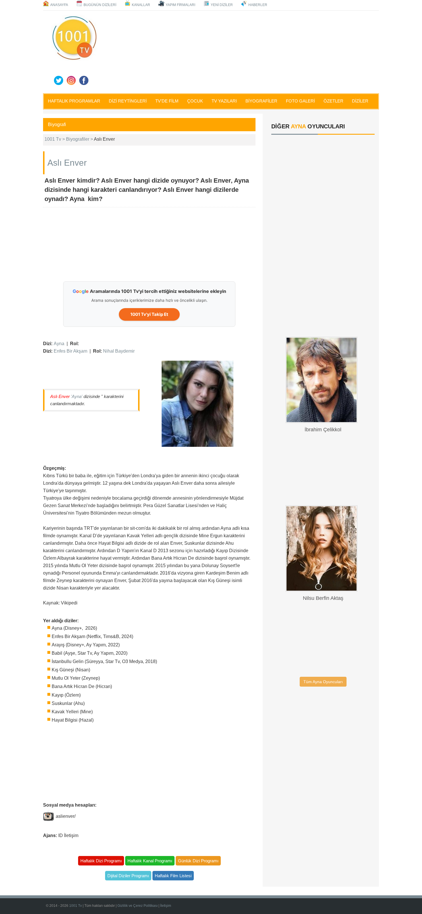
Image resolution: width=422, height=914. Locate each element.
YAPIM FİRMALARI (180, 5)
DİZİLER (360, 100)
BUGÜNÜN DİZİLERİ (100, 5)
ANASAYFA (59, 5)
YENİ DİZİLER (222, 5)
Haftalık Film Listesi (173, 875)
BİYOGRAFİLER (261, 100)
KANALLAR (141, 5)
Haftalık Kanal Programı (149, 860)
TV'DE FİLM (167, 100)
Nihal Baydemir (119, 351)
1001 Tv (75, 906)
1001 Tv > (55, 139)
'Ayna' (76, 396)
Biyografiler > (80, 139)
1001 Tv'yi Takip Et (149, 314)
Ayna (59, 343)
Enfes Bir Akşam (70, 351)
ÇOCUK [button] (195, 100)
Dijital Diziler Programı (128, 875)
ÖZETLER (333, 100)
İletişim (165, 906)
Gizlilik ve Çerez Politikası (137, 906)
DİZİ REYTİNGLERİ (128, 100)
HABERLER (257, 5)
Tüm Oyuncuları (323, 681)
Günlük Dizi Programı (198, 860)
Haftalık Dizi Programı (101, 860)
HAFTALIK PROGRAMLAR (74, 100)
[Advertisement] (239, 51)
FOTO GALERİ (300, 100)
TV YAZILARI (224, 100)
